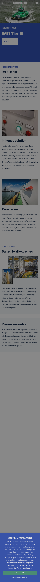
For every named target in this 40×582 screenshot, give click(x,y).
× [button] (38, 533)
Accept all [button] (20, 573)
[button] (20, 577)
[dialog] (20, 557)
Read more (27, 568)
